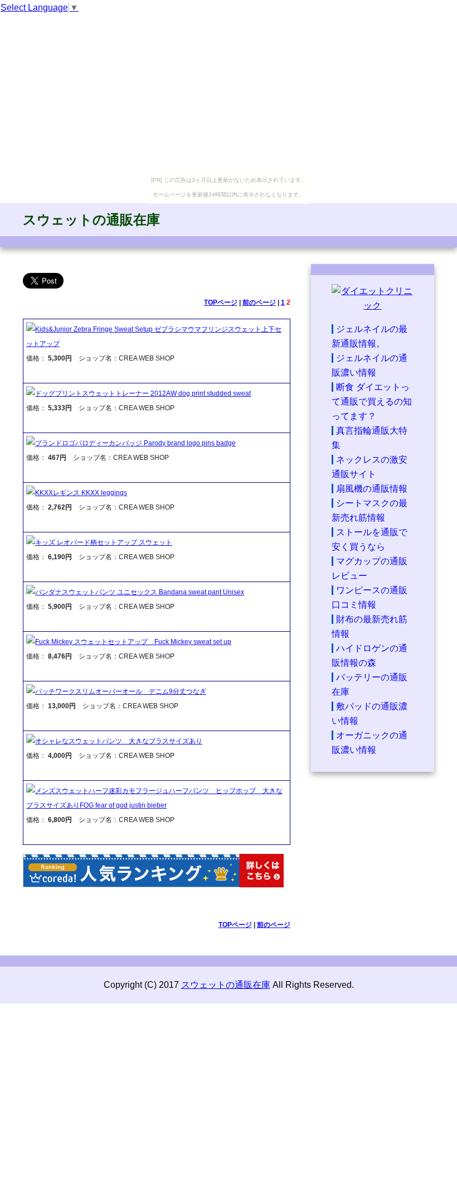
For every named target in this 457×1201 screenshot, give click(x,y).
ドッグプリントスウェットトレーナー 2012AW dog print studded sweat (143, 393)
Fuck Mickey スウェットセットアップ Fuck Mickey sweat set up (133, 642)
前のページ (259, 302)
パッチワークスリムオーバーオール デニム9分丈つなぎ (120, 691)
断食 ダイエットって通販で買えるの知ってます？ (372, 401)
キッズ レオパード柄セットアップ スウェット (103, 542)
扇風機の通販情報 (371, 488)
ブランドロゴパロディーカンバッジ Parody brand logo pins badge (135, 443)
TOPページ (220, 302)
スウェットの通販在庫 (91, 219)
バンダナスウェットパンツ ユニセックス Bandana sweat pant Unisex (139, 592)
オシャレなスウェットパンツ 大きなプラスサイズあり (118, 741)
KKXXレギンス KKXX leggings (81, 493)
